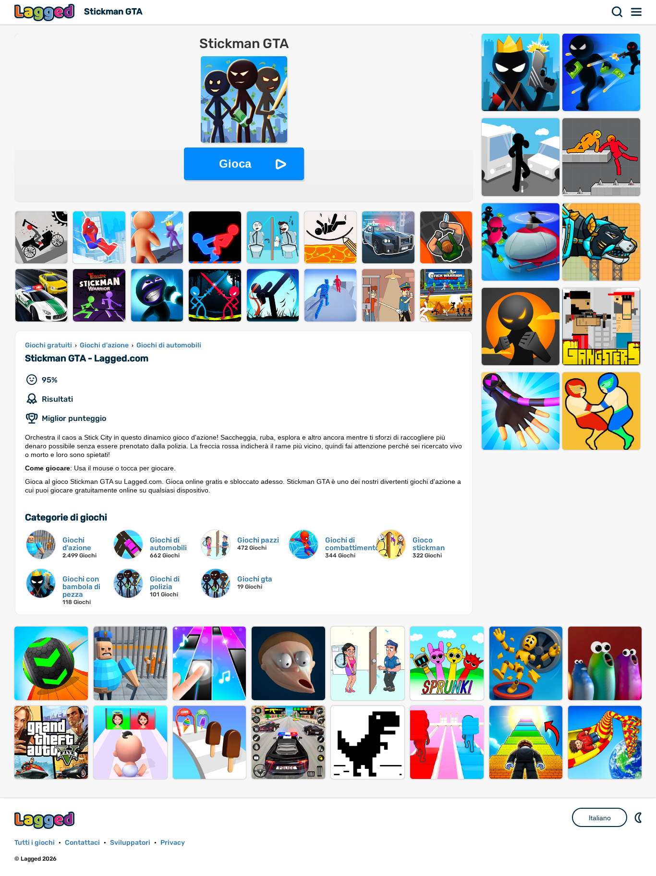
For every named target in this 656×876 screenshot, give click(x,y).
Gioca (235, 163)
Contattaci (82, 843)
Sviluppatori (130, 843)
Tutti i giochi (34, 843)
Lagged (45, 12)
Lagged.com (45, 820)
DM (639, 817)
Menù (636, 12)
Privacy (172, 843)
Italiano (600, 818)
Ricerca (617, 12)
